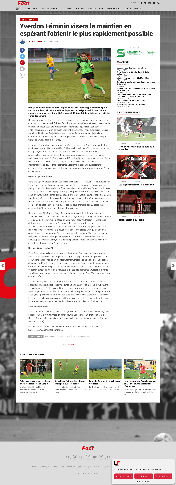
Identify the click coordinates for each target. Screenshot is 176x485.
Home (33, 466)
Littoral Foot (114, 8)
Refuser (144, 476)
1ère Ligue (87, 466)
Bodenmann (49, 336)
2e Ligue (91, 8)
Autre (102, 8)
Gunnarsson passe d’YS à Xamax (131, 104)
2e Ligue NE (106, 466)
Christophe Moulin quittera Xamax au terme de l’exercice (136, 83)
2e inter (96, 466)
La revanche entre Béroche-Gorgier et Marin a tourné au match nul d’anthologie (140, 384)
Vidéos (128, 8)
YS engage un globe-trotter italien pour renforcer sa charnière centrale (134, 95)
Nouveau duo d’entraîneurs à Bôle (131, 67)
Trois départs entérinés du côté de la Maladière (133, 72)
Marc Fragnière (35, 41)
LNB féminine (67, 8)
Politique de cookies (142, 481)
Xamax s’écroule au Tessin (131, 220)
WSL (68, 336)
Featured (60, 336)
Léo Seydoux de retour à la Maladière (133, 78)
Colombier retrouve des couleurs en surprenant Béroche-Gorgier (35, 382)
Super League (31, 8)
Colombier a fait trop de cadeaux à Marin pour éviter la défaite (69, 382)
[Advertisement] (88, 422)
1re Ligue (80, 8)
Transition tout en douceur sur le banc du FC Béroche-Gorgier (136, 89)
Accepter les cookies (124, 476)
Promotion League (74, 466)
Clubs (137, 8)
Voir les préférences (163, 476)
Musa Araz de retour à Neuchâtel (131, 100)
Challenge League (49, 8)
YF (74, 336)
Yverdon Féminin (84, 336)
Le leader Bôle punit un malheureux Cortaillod (105, 382)
